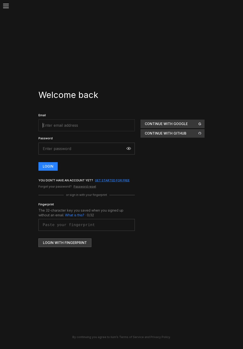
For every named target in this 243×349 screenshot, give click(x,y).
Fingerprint (46, 204)
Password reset (85, 186)
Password (45, 138)
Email (42, 115)
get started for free (112, 180)
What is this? (74, 215)
